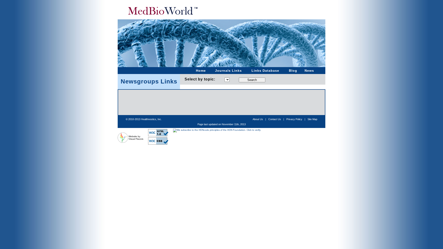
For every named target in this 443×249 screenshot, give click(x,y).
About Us (258, 119)
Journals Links (228, 70)
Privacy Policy (294, 119)
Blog (293, 70)
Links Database (265, 70)
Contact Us (274, 119)
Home (201, 70)
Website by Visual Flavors (136, 137)
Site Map (312, 119)
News (309, 70)
